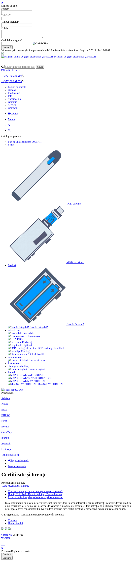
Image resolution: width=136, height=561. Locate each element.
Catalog (12, 90)
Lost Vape (6, 449)
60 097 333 (11, 81)
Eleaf (4, 420)
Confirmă (7, 47)
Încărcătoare (14, 363)
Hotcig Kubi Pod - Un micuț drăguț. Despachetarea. (35, 494)
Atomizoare (14, 330)
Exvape (5, 426)
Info (10, 96)
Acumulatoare (15, 357)
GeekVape (6, 432)
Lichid (11, 372)
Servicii (12, 104)
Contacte (12, 107)
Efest (4, 409)
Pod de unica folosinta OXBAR (24, 141)
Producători (14, 93)
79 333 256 (11, 75)
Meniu (11, 119)
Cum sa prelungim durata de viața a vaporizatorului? (35, 491)
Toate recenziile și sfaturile (15, 485)
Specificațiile (14, 99)
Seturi (11, 144)
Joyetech (5, 443)
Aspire (4, 404)
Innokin (5, 437)
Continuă (7, 554)
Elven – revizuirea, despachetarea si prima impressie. (35, 497)
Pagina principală (17, 87)
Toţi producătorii (10, 454)
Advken (5, 398)
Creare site (6, 534)
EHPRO (5, 415)
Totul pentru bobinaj (18, 366)
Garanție (12, 102)
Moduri (12, 265)
